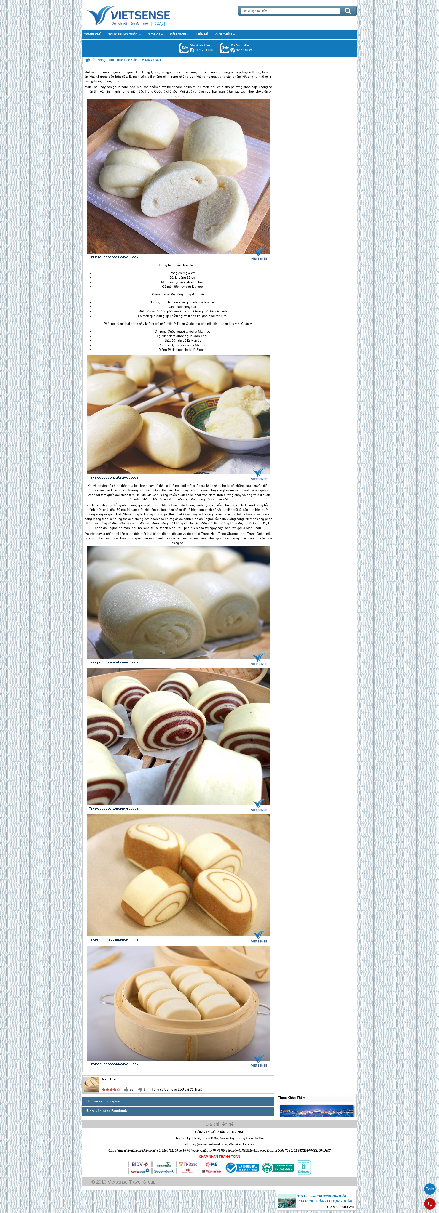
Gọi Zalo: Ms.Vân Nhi (225, 48)
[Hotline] (430, 1204)
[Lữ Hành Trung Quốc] (87, 60)
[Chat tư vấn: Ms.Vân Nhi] (232, 50)
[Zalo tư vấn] (430, 1189)
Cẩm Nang (97, 60)
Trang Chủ (140, 15)
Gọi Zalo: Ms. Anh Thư (184, 48)
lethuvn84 (192, 50)
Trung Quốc (153, 91)
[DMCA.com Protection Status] (303, 1173)
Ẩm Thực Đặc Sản (123, 60)
